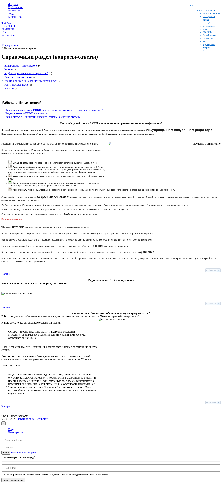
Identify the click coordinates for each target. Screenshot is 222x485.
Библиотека (15, 16)
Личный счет (208, 38)
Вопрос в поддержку (211, 51)
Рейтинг (9, 88)
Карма (205, 41)
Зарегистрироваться (13, 480)
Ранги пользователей (16, 84)
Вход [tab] (11, 429)
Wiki (11, 13)
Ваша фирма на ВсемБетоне (20, 65)
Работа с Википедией (17, 77)
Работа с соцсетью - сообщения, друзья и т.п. (30, 80)
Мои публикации (210, 23)
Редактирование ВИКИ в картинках (26, 113)
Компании (14, 10)
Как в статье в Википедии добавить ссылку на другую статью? (42, 116)
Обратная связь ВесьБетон (32, 418)
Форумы (13, 4)
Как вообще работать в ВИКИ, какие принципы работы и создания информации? (54, 109)
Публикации (15, 7)
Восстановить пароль (23, 452)
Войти (6, 452)
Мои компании (209, 26)
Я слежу (206, 29)
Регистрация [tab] (15, 432)
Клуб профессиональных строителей (26, 73)
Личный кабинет (209, 35)
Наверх (5, 273)
